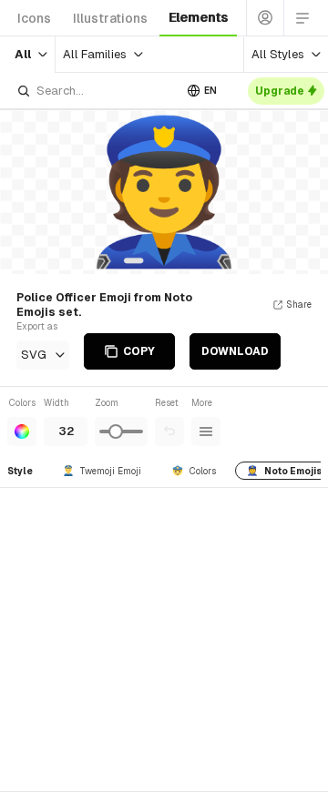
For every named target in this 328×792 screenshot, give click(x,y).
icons (34, 18)
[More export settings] (205, 431)
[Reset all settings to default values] (169, 431)
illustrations (110, 18)
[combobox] (94, 90)
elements (198, 17)
